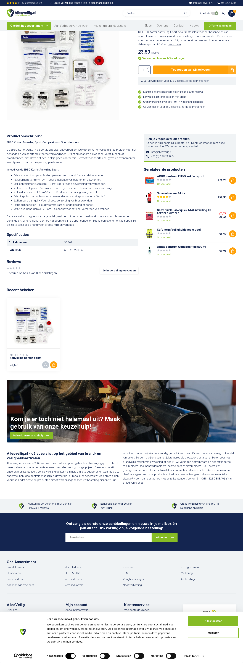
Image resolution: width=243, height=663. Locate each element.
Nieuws (194, 25)
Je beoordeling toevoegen (119, 270)
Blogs (148, 25)
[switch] (105, 656)
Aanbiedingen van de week (71, 25)
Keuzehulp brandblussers (110, 25)
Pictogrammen (190, 567)
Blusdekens (14, 573)
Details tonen (191, 655)
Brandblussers (15, 567)
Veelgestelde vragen (136, 610)
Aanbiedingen (189, 579)
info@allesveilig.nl (161, 152)
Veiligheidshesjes (133, 579)
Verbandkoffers (74, 585)
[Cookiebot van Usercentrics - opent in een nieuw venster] (23, 656)
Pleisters (128, 567)
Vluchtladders (73, 567)
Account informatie (76, 610)
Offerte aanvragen (220, 25)
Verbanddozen (74, 579)
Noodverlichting (132, 585)
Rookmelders (15, 579)
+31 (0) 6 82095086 (162, 156)
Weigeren (213, 632)
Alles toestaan (213, 620)
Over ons (162, 25)
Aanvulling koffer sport (25, 358)
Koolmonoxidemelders (20, 585)
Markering (187, 573)
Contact (179, 25)
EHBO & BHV (72, 573)
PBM (125, 573)
